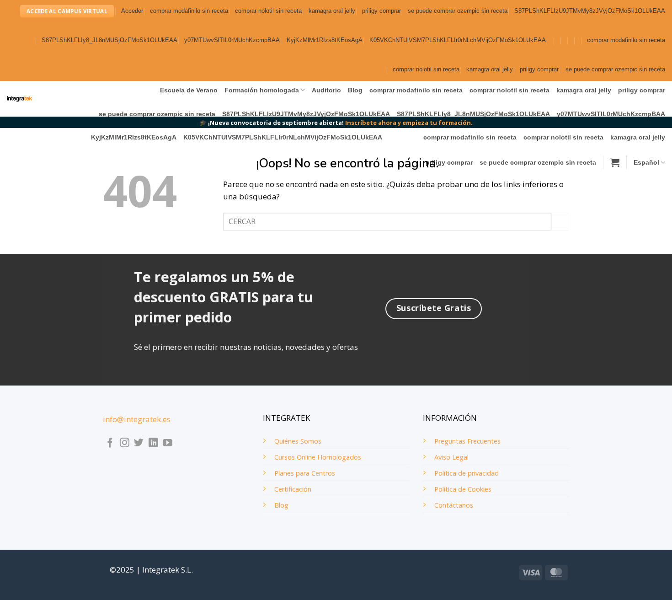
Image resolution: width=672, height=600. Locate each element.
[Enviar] (560, 221)
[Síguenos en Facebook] (110, 443)
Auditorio (326, 90)
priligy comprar (381, 11)
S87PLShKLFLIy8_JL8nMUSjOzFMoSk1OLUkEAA (109, 40)
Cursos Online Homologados (317, 457)
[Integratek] (19, 99)
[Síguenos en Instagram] (124, 443)
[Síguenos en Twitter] (139, 443)
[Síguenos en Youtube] (167, 443)
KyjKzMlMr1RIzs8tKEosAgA (325, 40)
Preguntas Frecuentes (467, 441)
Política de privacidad (466, 473)
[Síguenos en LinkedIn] (153, 443)
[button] (132, 11)
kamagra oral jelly (332, 11)
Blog (355, 90)
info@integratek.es (137, 419)
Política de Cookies (462, 489)
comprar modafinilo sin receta (189, 11)
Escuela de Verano (189, 90)
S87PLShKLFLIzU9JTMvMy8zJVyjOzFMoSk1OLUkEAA (589, 11)
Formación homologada (261, 90)
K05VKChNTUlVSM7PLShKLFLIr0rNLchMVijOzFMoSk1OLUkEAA (457, 40)
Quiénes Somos (297, 441)
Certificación (292, 489)
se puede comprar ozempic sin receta (457, 11)
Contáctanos (453, 505)
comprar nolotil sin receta (268, 11)
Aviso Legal (451, 457)
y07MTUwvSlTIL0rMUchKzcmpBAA (232, 40)
